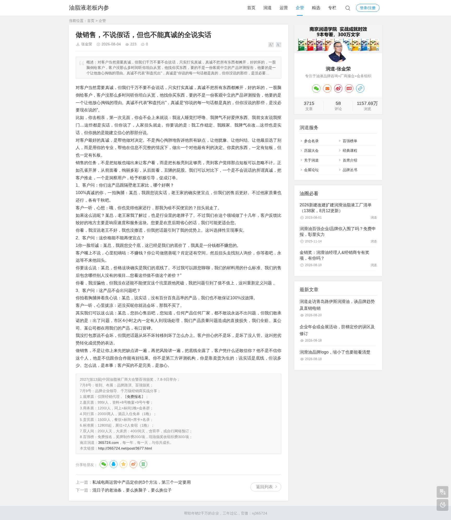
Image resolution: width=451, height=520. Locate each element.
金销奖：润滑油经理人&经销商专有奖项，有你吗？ (334, 255)
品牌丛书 (350, 170)
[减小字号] (278, 44)
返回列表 (264, 487)
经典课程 (350, 150)
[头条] (349, 88)
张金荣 (86, 44)
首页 (251, 7)
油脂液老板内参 (89, 7)
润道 (267, 7)
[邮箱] (327, 88)
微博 (133, 464)
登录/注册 (368, 8)
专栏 (332, 7)
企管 (300, 7)
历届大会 (311, 150)
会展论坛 (311, 170)
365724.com (108, 442)
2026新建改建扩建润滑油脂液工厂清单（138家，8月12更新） (336, 208)
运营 (284, 7)
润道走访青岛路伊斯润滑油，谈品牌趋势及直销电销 (337, 304)
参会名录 (311, 141)
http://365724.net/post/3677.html (125, 448)
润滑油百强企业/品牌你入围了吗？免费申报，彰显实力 (338, 231)
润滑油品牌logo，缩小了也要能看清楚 (335, 352)
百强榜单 (350, 141)
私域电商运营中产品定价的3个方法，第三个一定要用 (141, 482)
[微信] (316, 88)
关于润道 (311, 160)
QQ (113, 464)
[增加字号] (271, 44)
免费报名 (134, 397)
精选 (316, 7)
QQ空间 (123, 464)
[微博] (338, 88)
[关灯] (442, 505)
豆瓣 (143, 464)
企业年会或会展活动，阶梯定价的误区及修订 (337, 330)
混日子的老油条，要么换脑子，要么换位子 (132, 490)
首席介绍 (350, 160)
